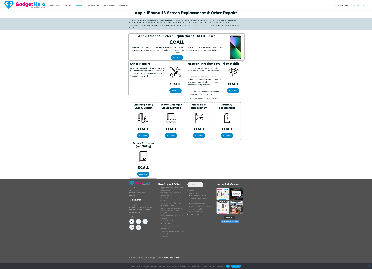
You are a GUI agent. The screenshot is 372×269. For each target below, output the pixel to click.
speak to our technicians (195, 25)
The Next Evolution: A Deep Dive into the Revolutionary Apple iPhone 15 (171, 210)
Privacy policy (236, 266)
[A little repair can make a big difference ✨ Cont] (223, 194)
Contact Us (133, 217)
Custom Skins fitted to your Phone (172, 231)
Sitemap (177, 258)
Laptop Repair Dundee (199, 198)
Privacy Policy (168, 258)
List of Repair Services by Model (202, 206)
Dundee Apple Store (198, 204)
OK (228, 266)
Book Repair (177, 57)
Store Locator (194, 214)
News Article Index (195, 212)
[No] (370, 266)
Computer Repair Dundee (200, 201)
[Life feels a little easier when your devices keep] (236, 194)
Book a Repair (194, 193)
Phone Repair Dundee (198, 195)
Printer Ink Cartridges (196, 209)
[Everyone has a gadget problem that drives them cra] (223, 207)
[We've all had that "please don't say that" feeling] (236, 207)
